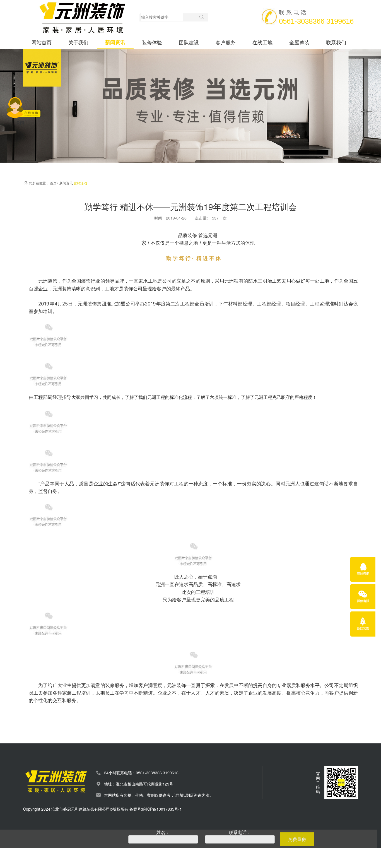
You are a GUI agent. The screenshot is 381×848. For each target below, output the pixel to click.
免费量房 (297, 839)
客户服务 (226, 42)
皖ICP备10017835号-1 (162, 809)
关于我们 (78, 42)
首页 (53, 183)
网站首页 (42, 42)
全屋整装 (299, 42)
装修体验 (152, 42)
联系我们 (336, 42)
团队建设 (189, 42)
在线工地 (262, 42)
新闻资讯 (115, 42)
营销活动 (80, 183)
